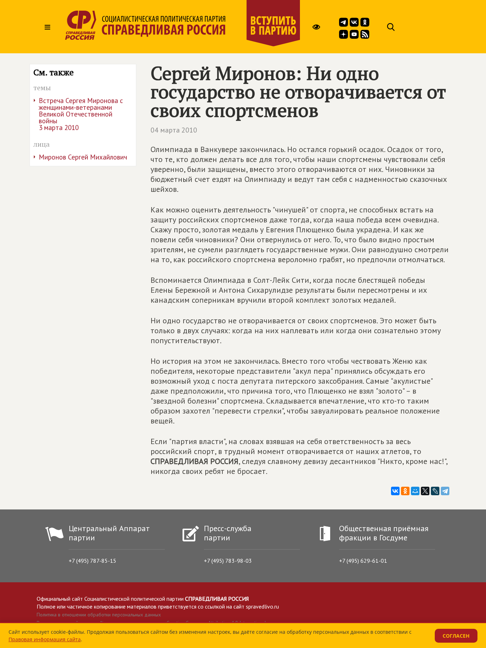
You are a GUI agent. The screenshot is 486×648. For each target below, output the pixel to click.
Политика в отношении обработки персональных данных (99, 614)
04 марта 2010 (173, 130)
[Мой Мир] (415, 491)
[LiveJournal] (435, 491)
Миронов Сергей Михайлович (83, 157)
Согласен (456, 635)
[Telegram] (445, 491)
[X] (425, 491)
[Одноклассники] (405, 491)
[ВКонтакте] (395, 491)
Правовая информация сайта (45, 639)
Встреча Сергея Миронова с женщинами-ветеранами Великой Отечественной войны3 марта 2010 (81, 114)
